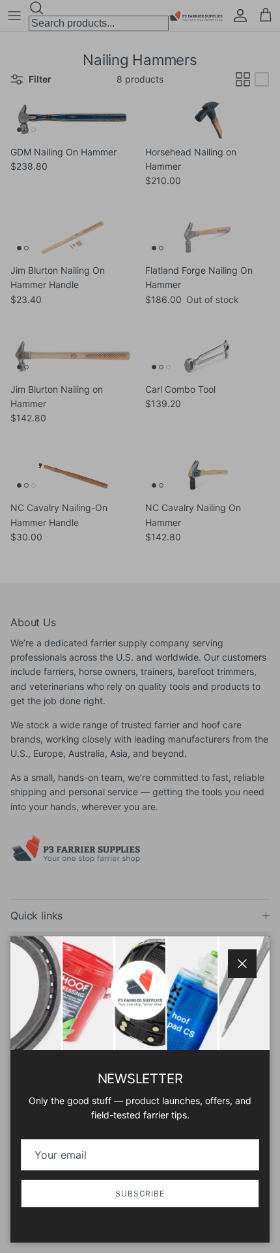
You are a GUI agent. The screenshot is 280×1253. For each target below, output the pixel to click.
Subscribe (140, 1193)
